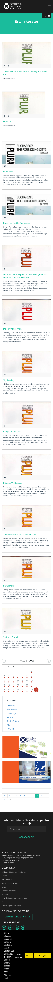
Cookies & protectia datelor (11, 906)
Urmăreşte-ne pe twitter (17, 917)
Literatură (11, 706)
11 (46, 796)
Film (8, 725)
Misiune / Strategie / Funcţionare (14, 872)
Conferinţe (11, 713)
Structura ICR (7, 879)
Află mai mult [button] (7, 976)
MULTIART (11, 729)
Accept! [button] (42, 956)
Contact (4, 902)
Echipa (4, 876)
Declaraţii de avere (9, 891)
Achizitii (5, 894)
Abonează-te (26, 837)
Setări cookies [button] (18, 955)
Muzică (10, 717)
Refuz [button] (28, 956)
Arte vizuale (12, 710)
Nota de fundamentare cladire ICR (14, 898)
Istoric (4, 887)
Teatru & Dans (13, 721)
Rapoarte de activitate (10, 883)
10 (42, 796)
